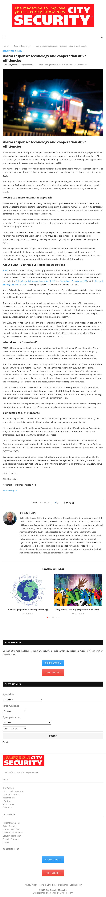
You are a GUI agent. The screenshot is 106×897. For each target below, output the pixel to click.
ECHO (5, 270)
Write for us (8, 804)
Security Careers (10, 839)
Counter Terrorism (11, 829)
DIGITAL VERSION (53, 663)
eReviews (7, 801)
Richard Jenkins (11, 64)
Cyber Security (9, 826)
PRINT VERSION (53, 672)
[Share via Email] (73, 502)
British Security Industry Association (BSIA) (35, 281)
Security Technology (22, 46)
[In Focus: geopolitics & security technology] (28, 590)
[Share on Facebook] (64, 502)
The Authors (8, 788)
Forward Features (11, 794)
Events (6, 842)
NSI (32, 64)
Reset (5, 742)
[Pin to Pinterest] (70, 502)
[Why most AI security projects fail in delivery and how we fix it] (78, 590)
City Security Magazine (13, 791)
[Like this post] (59, 502)
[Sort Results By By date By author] (14, 729)
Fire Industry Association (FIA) (73, 281)
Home (5, 46)
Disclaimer (63, 884)
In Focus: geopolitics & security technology (28, 609)
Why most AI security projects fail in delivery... (78, 609)
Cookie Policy (76, 884)
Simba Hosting (66, 892)
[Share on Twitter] (67, 502)
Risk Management (11, 823)
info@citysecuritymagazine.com (23, 772)
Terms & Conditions (47, 884)
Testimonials (9, 797)
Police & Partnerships (13, 832)
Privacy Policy (30, 884)
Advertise (7, 807)
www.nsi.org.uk (10, 490)
